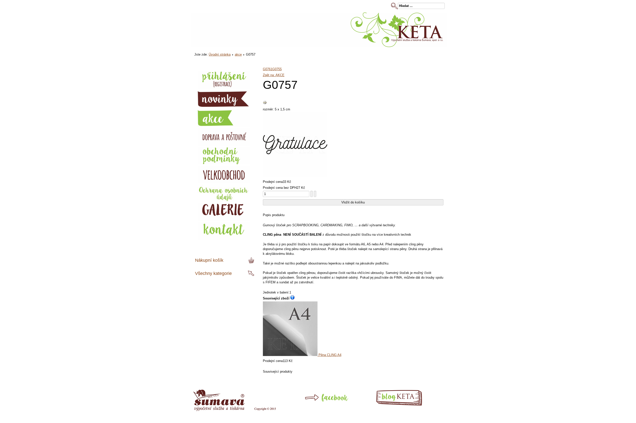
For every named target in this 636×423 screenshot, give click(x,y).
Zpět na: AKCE (273, 75)
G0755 (277, 69)
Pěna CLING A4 (329, 355)
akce (238, 54)
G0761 (267, 69)
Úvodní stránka (220, 54)
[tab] (251, 260)
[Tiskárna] (235, 410)
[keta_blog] (408, 405)
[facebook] (316, 405)
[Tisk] (265, 103)
